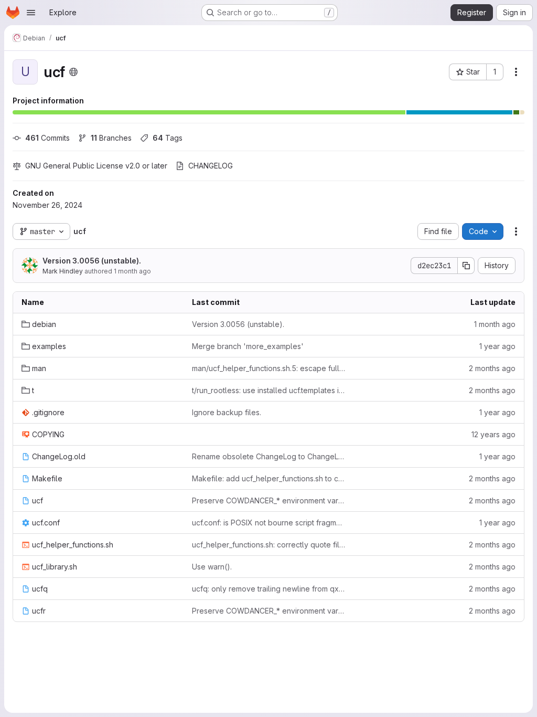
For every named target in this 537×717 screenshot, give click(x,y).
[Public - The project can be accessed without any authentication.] (73, 72)
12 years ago (493, 434)
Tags (167, 137)
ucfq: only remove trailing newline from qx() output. (269, 588)
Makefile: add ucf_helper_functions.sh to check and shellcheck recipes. (269, 478)
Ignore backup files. (226, 412)
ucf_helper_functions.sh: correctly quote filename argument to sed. (269, 544)
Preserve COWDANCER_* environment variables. (269, 500)
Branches (111, 137)
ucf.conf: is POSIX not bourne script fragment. (269, 522)
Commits (47, 137)
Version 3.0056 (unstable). (91, 260)
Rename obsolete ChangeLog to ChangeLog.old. (269, 456)
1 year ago (497, 346)
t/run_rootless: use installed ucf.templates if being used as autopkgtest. (269, 390)
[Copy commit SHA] (466, 265)
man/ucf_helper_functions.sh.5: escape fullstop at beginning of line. (269, 368)
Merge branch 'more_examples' (248, 346)
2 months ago (492, 368)
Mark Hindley (62, 271)
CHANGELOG (210, 165)
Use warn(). (212, 566)
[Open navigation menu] (31, 12)
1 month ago (132, 271)
